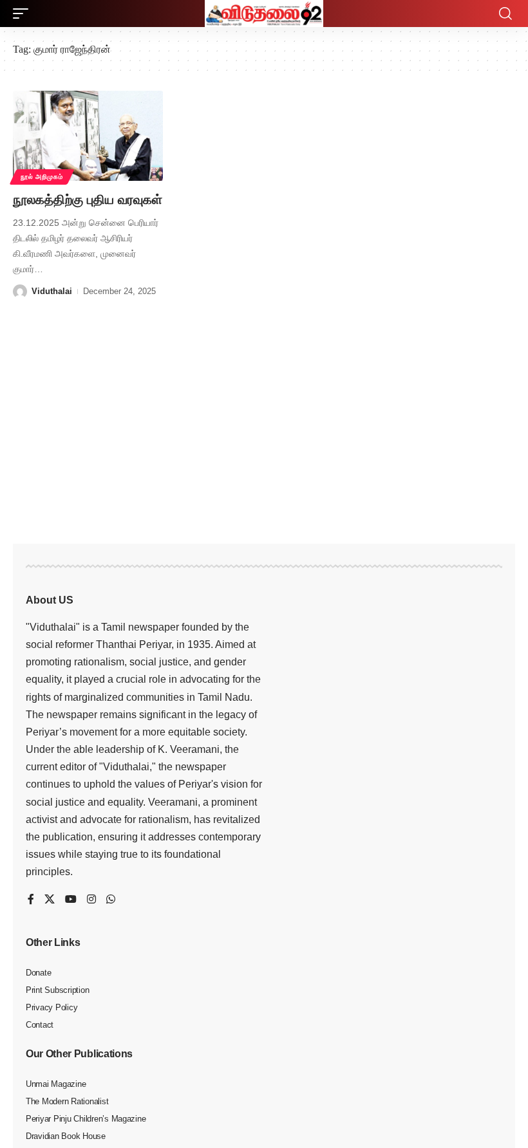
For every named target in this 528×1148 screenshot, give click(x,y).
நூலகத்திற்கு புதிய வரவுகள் (87, 199)
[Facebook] (31, 900)
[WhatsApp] (110, 900)
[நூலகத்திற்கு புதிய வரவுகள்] (88, 136)
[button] (24, 13)
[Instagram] (91, 900)
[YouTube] (71, 900)
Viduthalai (52, 291)
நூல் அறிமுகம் (42, 176)
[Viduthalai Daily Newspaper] (264, 13)
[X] (49, 900)
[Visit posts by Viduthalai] (20, 291)
